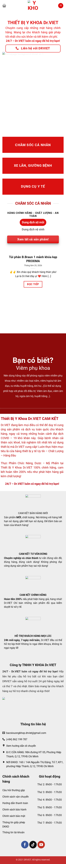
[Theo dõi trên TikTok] (33, 844)
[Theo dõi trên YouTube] (41, 844)
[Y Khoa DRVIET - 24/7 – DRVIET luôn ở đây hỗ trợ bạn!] (33, 5)
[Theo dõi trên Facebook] (25, 844)
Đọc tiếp (33, 284)
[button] (4, 5)
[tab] (33, 222)
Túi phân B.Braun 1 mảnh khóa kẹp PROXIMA (33, 259)
